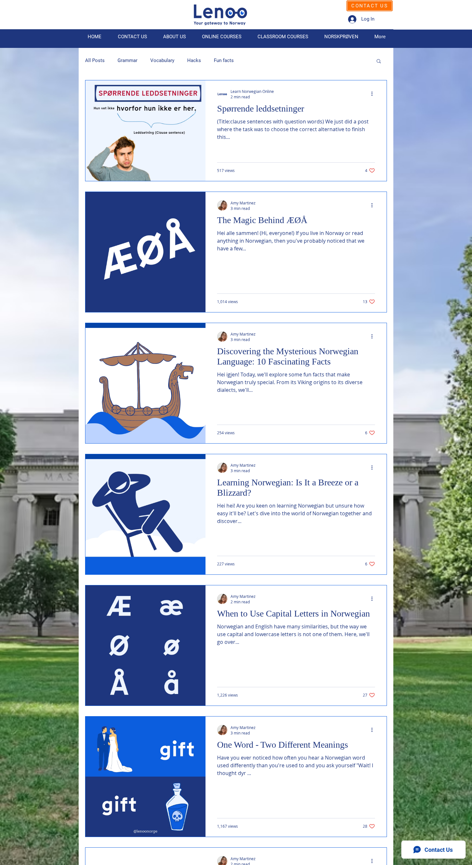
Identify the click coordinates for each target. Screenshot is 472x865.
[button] (379, 61)
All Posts (95, 60)
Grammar (127, 60)
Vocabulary (162, 60)
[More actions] (374, 94)
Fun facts (224, 60)
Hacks (194, 60)
